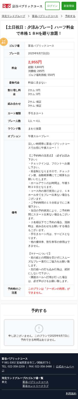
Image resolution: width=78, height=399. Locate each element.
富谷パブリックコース (45, 16)
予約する (70, 16)
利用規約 (71, 393)
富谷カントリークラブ (36, 385)
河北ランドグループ (13, 16)
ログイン (52, 5)
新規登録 (69, 5)
